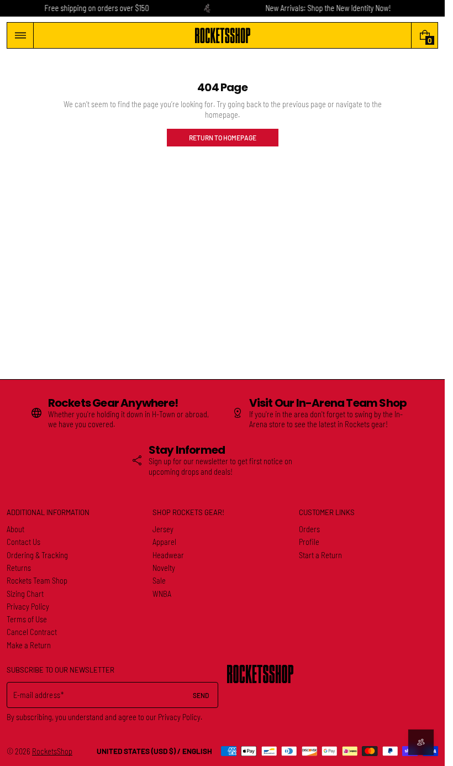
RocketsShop (52, 751)
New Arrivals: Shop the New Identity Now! (328, 8)
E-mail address (36, 695)
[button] (20, 35)
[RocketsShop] (260, 674)
